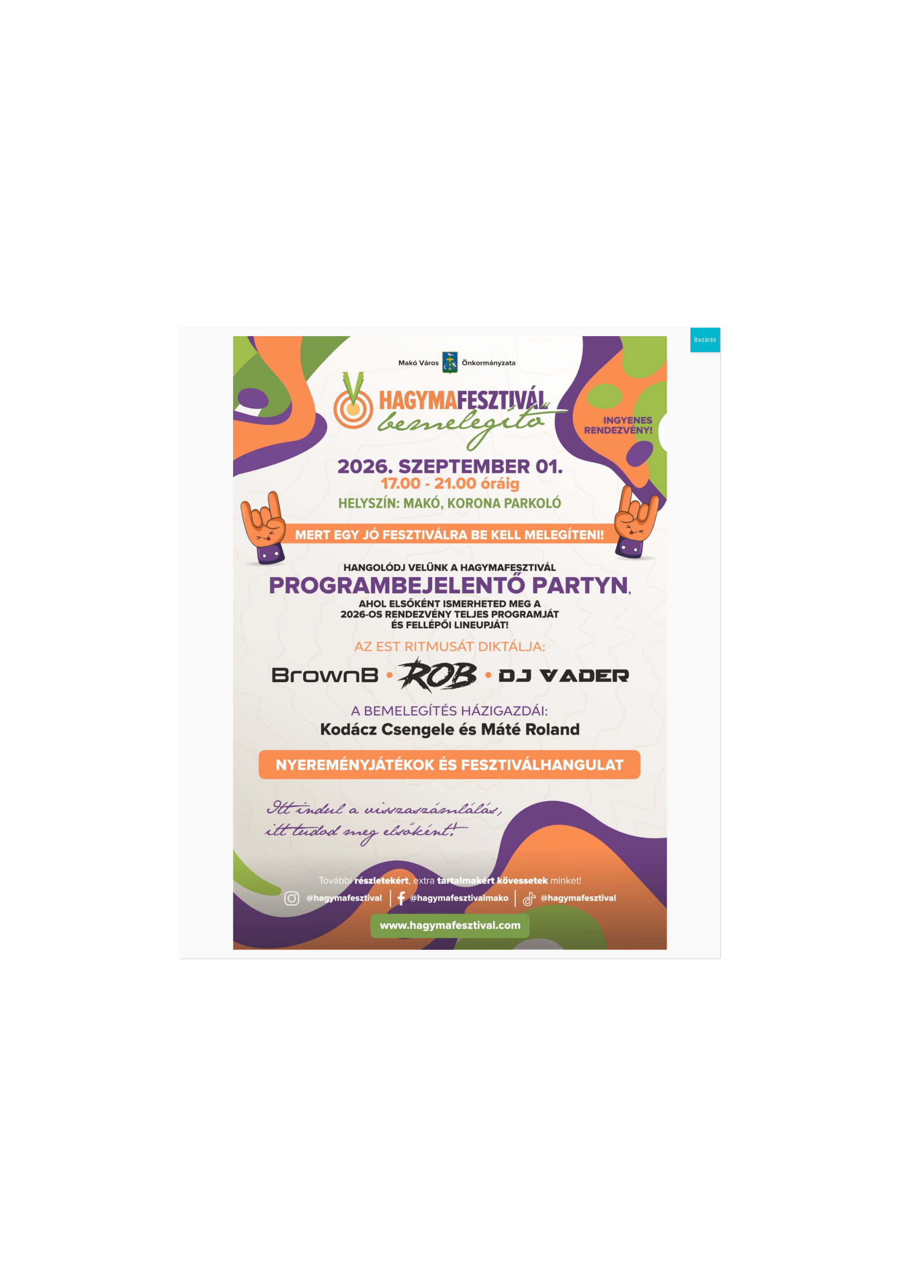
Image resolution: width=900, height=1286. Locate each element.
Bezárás (705, 340)
